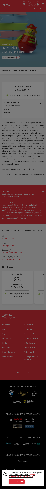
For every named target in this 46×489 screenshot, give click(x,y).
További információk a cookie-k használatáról (22, 475)
